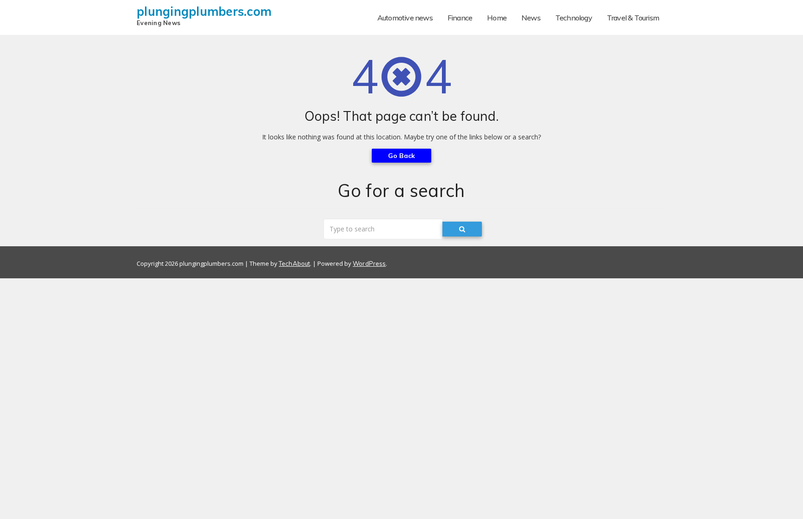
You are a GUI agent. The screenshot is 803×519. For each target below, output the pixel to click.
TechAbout (294, 263)
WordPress (369, 263)
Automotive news (405, 17)
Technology (573, 17)
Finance (460, 17)
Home (497, 17)
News (530, 17)
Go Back (401, 155)
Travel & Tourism (633, 17)
